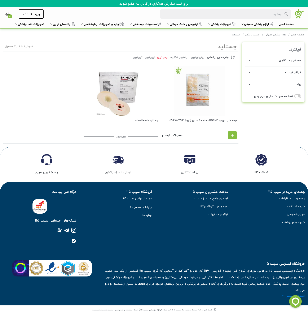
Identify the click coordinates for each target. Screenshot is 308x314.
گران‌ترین (137, 57)
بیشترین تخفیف (179, 57)
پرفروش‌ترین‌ (197, 57)
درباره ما (147, 215)
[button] (286, 24)
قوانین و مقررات (218, 214)
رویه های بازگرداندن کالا (214, 206)
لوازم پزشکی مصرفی (275, 34)
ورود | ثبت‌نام (31, 14)
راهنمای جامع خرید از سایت (211, 198)
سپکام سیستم (99, 310)
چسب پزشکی (252, 34)
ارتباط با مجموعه (141, 207)
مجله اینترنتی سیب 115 (137, 198)
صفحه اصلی (297, 34)
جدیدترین (162, 57)
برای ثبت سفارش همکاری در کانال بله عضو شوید (154, 3)
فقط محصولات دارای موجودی (273, 96)
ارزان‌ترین (150, 57)
